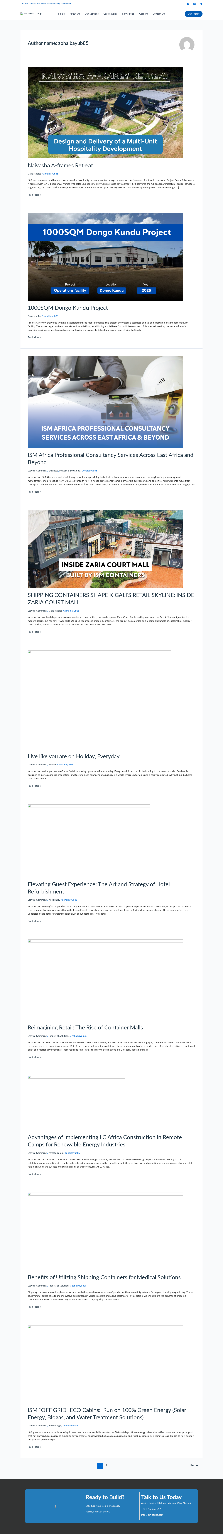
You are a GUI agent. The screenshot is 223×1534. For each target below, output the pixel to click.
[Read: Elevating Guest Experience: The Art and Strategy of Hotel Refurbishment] (89, 840)
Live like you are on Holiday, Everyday (74, 756)
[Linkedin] (201, 4)
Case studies (34, 174)
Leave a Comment (37, 471)
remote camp (56, 1153)
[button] (194, 14)
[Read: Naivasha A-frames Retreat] (105, 112)
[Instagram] (194, 4)
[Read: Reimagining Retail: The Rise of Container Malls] (105, 980)
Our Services (92, 14)
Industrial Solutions (69, 471)
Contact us (159, 14)
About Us (75, 14)
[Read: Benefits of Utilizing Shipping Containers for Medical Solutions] (105, 1231)
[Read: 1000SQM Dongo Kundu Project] (105, 257)
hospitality (54, 900)
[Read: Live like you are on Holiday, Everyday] (99, 699)
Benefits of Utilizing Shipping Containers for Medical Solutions (104, 1277)
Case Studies (110, 14)
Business (53, 471)
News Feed (128, 14)
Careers (143, 14)
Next (194, 1465)
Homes (52, 764)
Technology (55, 1425)
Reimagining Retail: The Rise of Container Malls (85, 1028)
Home (61, 14)
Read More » (34, 195)
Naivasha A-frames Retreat (60, 165)
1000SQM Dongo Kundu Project (68, 308)
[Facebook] (188, 4)
